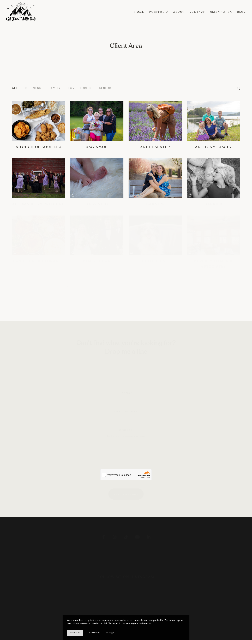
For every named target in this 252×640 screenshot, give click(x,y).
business (33, 88)
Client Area (221, 11)
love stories (79, 88)
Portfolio (158, 11)
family (55, 88)
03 (108, 286)
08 (166, 286)
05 (132, 286)
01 (85, 286)
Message (127, 430)
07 (155, 286)
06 (143, 286)
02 (97, 286)
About (179, 11)
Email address (127, 411)
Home (139, 11)
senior (105, 88)
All (15, 88)
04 (120, 286)
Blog (241, 11)
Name (127, 393)
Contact (197, 11)
